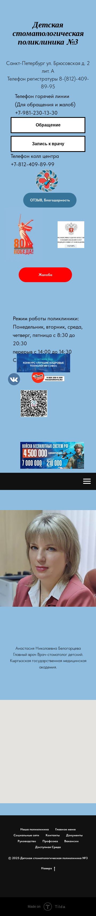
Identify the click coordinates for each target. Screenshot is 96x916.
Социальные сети (26, 835)
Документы (74, 835)
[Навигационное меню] (87, 481)
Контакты (53, 835)
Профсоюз (50, 841)
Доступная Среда (48, 847)
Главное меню (65, 829)
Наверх (46, 868)
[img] (71, 234)
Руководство (27, 841)
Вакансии (71, 841)
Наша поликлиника (34, 829)
